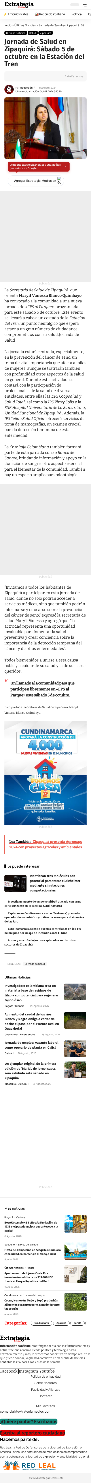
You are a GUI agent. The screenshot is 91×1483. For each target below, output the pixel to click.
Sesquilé (9, 1244)
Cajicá (8, 1053)
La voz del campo (28, 1244)
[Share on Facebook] (15, 76)
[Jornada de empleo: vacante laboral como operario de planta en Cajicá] (75, 1048)
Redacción (26, 87)
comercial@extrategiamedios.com (25, 1411)
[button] (83, 4)
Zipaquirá (45, 33)
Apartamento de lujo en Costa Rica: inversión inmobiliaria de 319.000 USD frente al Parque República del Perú (28, 1277)
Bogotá (9, 1005)
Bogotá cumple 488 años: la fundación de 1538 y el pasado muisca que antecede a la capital (31, 1226)
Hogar (30, 1267)
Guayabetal (11, 1034)
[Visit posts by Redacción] (9, 89)
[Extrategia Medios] (19, 4)
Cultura (22, 1083)
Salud (32, 33)
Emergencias (27, 1034)
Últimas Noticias (25, 25)
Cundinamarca (12, 1295)
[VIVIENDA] (45, 773)
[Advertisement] (45, 236)
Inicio (7, 25)
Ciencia (19, 1005)
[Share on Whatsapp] (22, 76)
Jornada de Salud (35, 963)
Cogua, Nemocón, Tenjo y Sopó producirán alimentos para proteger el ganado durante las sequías (31, 1304)
